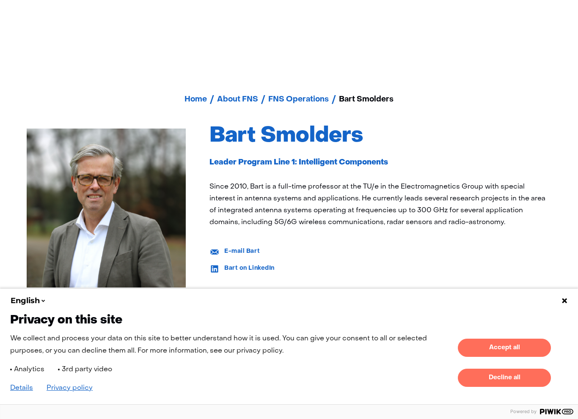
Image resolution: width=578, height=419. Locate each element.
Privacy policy (70, 388)
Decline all (504, 378)
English (25, 300)
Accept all (504, 348)
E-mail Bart (242, 251)
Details (21, 388)
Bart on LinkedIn (249, 268)
